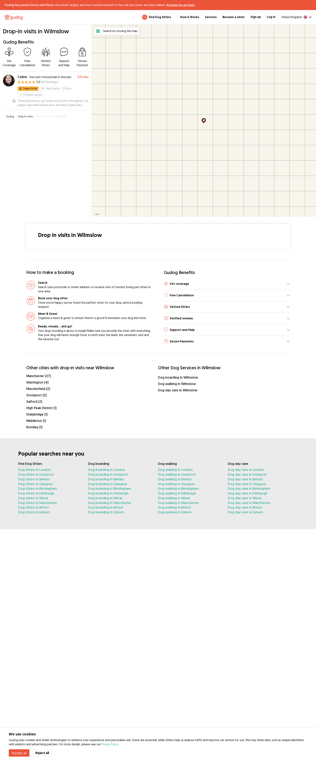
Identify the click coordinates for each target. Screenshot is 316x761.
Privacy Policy (109, 744)
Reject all (42, 753)
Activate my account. (180, 5)
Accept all (19, 753)
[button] (227, 284)
